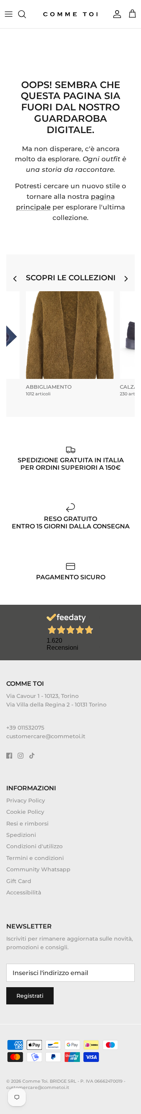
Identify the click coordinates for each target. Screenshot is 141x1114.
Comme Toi (34, 1081)
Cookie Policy (25, 811)
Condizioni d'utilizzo (34, 846)
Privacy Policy (25, 800)
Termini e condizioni (35, 858)
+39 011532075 (25, 727)
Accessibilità (23, 892)
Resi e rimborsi (27, 823)
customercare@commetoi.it (45, 736)
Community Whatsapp (38, 869)
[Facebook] (9, 756)
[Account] (115, 14)
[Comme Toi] (70, 14)
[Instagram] (21, 756)
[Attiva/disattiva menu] (8, 14)
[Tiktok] (32, 756)
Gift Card (18, 881)
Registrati (29, 995)
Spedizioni (21, 834)
